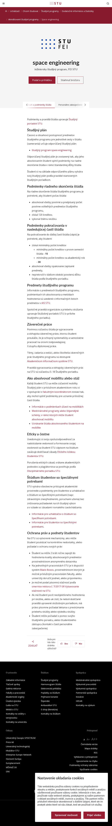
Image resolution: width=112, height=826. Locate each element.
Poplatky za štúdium (50, 692)
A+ (88, 739)
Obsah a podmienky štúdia (38, 104)
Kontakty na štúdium (50, 713)
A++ (94, 739)
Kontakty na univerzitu (16, 722)
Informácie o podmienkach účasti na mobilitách (57, 406)
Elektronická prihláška (51, 688)
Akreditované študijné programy (23, 19)
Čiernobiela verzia (89, 744)
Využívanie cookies (88, 769)
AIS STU (45, 303)
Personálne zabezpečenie (70, 104)
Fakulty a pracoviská (15, 692)
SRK (8, 771)
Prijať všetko (94, 815)
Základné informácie (15, 680)
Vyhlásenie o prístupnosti (85, 756)
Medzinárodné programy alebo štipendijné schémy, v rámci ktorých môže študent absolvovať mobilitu (55, 415)
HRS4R (79, 701)
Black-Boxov (47, 569)
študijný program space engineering (52, 150)
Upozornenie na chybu (86, 761)
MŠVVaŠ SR (11, 767)
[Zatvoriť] (3, 3)
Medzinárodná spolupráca (88, 680)
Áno (66, 644)
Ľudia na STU (12, 705)
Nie (80, 644)
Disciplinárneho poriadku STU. (44, 471)
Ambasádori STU (49, 705)
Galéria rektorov (13, 688)
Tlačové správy (13, 684)
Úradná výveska (13, 701)
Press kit (10, 742)
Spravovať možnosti (66, 815)
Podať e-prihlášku (42, 80)
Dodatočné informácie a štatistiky (78, 11)
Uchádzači (15, 11)
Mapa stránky (91, 748)
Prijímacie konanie (49, 696)
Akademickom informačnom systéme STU (50, 361)
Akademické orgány (15, 696)
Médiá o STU (12, 709)
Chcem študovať (30, 11)
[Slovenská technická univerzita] (55, 3)
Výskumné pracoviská (86, 684)
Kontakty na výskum (85, 705)
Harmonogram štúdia (51, 684)
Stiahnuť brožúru (70, 80)
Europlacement (13, 763)
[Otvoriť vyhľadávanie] (108, 3)
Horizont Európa (13, 759)
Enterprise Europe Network (18, 754)
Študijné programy (50, 11)
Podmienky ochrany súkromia (83, 765)
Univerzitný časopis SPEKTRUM (20, 738)
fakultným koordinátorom (57, 391)
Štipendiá (45, 701)
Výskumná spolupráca (86, 688)
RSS (95, 752)
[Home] (6, 11)
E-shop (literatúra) (49, 709)
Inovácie (80, 696)
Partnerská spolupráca (86, 692)
